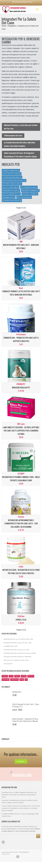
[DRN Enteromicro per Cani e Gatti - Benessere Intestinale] (21, 228)
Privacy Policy (6, 854)
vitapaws (4, 676)
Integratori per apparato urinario (17, 657)
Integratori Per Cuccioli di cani (16, 650)
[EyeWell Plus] (21, 599)
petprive (17, 676)
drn (26, 679)
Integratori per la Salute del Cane (18, 643)
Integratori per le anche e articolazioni (20, 653)
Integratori (12, 26)
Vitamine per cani (10, 646)
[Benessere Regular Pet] (21, 367)
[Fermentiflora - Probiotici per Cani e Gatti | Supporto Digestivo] (21, 321)
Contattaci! (20, 761)
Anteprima (31, 285)
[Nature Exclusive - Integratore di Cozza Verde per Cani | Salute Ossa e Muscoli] (21, 551)
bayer (21, 679)
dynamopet (5, 679)
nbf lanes (31, 676)
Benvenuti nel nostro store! (22, 2)
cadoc (11, 676)
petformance (14, 679)
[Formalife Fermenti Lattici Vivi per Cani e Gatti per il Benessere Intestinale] (21, 272)
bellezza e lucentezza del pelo (16, 660)
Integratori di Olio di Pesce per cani (18, 639)
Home (4, 26)
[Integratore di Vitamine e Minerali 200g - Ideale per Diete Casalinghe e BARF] (21, 460)
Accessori (8, 664)
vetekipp (23, 676)
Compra (12, 285)
